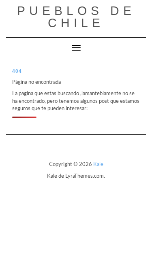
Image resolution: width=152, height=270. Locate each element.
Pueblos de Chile (76, 17)
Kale (98, 164)
